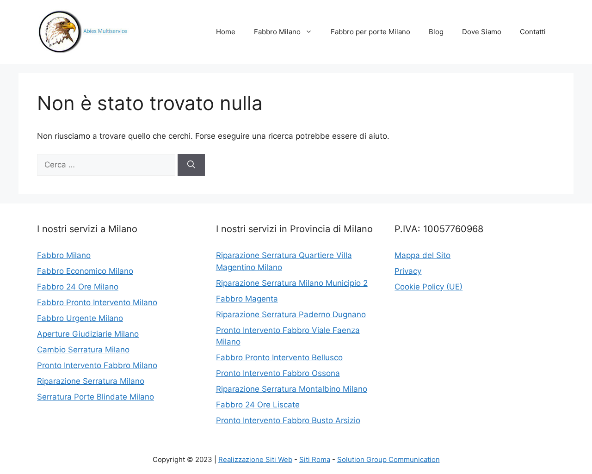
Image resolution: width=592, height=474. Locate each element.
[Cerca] (191, 165)
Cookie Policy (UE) (428, 286)
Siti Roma (314, 459)
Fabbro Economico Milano (85, 271)
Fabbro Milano (277, 31)
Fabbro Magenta (247, 298)
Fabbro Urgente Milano (80, 318)
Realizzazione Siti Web (255, 459)
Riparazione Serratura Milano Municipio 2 (292, 283)
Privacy (408, 271)
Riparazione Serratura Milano (90, 381)
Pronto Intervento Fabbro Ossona (278, 373)
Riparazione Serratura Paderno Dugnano (291, 314)
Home (225, 31)
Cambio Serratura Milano (83, 349)
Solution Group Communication (388, 459)
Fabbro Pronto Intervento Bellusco (279, 357)
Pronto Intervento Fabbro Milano (97, 365)
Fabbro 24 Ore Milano (77, 286)
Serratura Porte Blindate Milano (95, 396)
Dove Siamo (481, 31)
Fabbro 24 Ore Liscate (258, 404)
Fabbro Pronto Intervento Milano (97, 302)
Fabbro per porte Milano (370, 31)
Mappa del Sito (422, 255)
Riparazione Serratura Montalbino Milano (291, 389)
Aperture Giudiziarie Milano (88, 334)
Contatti (533, 31)
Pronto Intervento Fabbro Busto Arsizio (288, 420)
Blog (436, 31)
